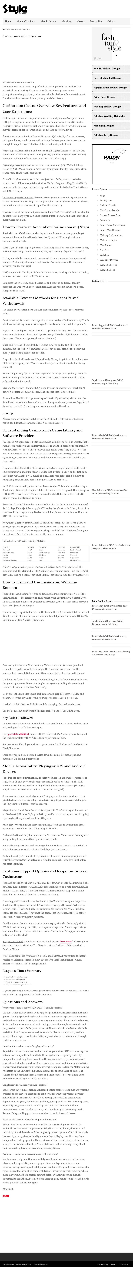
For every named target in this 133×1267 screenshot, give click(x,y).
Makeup (81, 21)
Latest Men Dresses (110, 230)
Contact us (124, 1264)
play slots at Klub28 (18, 734)
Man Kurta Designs (104, 125)
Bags (102, 195)
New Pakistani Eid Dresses (107, 78)
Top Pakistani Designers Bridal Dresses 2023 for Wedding (107, 382)
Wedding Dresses (109, 260)
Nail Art (104, 250)
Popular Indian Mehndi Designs (110, 87)
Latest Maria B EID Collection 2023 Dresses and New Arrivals (109, 437)
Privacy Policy (102, 1264)
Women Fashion (26, 21)
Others (111, 21)
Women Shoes (107, 270)
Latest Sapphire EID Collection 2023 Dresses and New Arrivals (110, 327)
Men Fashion (48, 21)
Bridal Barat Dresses (104, 97)
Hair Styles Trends (109, 210)
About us (114, 1264)
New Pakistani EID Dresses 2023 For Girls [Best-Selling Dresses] (110, 492)
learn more (66, 941)
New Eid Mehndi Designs (107, 68)
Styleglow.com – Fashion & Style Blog (17, 1264)
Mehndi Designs (108, 240)
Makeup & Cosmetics (111, 235)
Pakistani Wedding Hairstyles (109, 116)
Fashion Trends (108, 205)
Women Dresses (108, 265)
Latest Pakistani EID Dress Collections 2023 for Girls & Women (111, 547)
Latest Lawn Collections (112, 225)
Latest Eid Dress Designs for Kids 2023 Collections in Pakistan (111, 653)
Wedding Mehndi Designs (107, 106)
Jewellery (105, 220)
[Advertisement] (46, 60)
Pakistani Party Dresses (106, 135)
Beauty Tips (96, 21)
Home (8, 21)
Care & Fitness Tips (110, 215)
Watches (104, 255)
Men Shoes (105, 245)
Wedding (66, 21)
